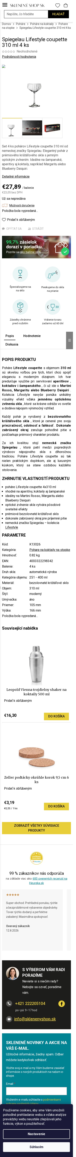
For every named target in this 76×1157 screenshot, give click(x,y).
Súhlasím (36, 1147)
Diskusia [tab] (11, 344)
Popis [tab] (9, 336)
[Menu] (5, 5)
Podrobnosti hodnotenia (19, 57)
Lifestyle (11, 527)
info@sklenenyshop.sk (35, 1018)
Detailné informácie (16, 176)
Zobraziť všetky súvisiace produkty (36, 828)
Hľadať (58, 14)
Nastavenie (36, 1134)
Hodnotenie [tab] (32, 336)
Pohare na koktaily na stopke (49, 550)
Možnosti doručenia (21, 205)
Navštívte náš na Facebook (61, 1003)
